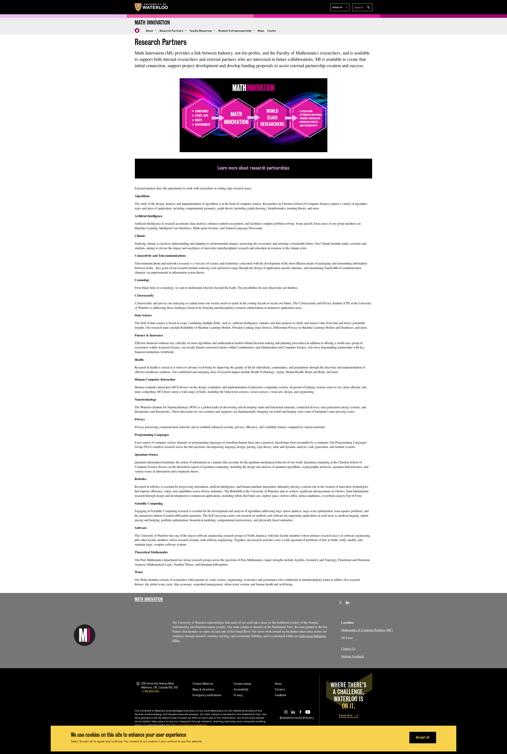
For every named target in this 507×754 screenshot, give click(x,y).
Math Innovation (149, 599)
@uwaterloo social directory (297, 717)
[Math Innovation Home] (137, 30)
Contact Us (348, 648)
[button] (340, 7)
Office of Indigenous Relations (189, 724)
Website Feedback (352, 656)
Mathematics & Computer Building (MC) (367, 630)
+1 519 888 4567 (150, 691)
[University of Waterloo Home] (151, 7)
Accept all (422, 737)
